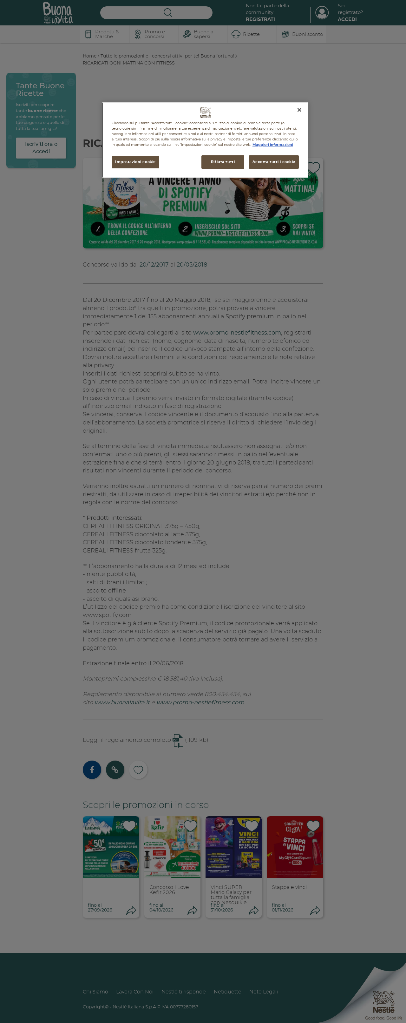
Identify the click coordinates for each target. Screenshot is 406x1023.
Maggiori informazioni (272, 144)
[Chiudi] (299, 110)
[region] (205, 140)
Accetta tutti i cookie (273, 162)
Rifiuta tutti (223, 162)
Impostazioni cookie (135, 162)
